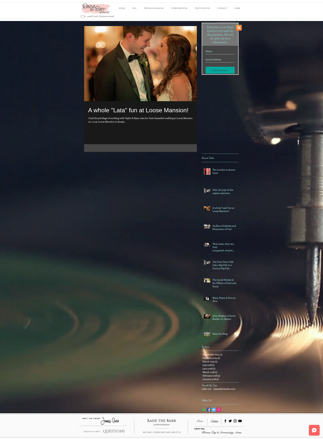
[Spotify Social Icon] (204, 410)
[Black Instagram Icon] (235, 421)
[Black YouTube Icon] (240, 421)
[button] (199, 429)
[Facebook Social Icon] (209, 410)
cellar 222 (206, 388)
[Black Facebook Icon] (225, 421)
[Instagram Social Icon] (219, 410)
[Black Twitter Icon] (230, 421)
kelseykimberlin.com (224, 388)
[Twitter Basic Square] (214, 410)
